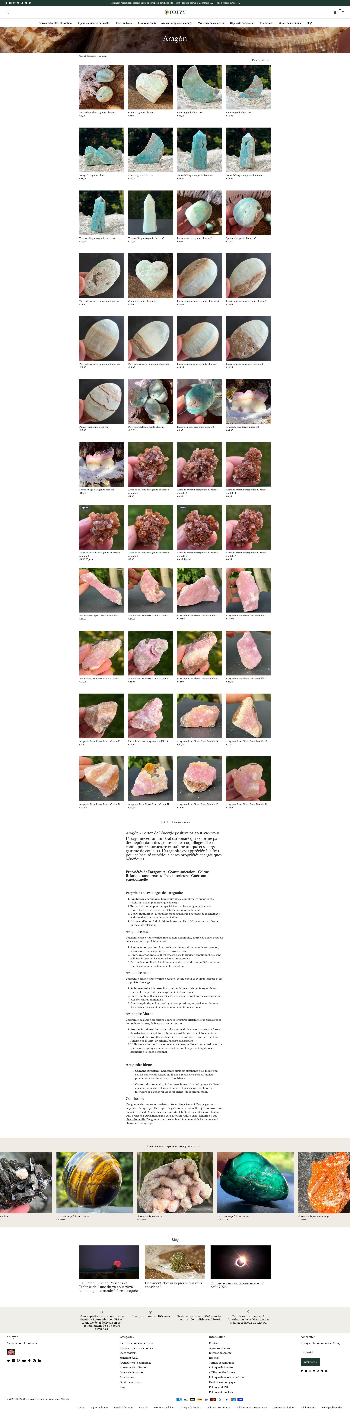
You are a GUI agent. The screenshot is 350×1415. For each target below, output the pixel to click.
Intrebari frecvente (220, 1353)
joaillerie (203, 1115)
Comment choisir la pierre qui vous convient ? (173, 1285)
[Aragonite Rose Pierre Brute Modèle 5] (199, 590)
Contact (213, 1343)
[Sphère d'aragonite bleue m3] (248, 212)
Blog (309, 22)
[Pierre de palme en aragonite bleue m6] (101, 338)
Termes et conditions (221, 1362)
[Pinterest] (26, 3)
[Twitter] (6, 3)
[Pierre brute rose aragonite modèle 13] (150, 716)
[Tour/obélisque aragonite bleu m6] (199, 150)
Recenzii (214, 1357)
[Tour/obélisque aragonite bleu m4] (101, 212)
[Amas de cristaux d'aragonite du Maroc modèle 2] (199, 464)
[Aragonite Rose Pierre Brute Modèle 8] (150, 653)
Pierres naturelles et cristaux (55, 22)
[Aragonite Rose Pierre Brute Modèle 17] (150, 778)
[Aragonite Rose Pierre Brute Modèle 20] (248, 778)
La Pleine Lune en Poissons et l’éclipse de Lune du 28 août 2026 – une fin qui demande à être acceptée (108, 1287)
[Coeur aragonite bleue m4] (150, 275)
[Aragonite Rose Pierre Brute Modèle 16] (101, 778)
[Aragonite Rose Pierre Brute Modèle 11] (248, 653)
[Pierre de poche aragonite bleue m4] (150, 401)
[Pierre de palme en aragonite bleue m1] (101, 275)
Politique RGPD (218, 1387)
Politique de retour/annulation (227, 1377)
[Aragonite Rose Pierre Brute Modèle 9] (199, 653)
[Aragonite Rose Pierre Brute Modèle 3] (150, 590)
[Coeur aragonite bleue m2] (150, 87)
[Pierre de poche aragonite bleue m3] (199, 401)
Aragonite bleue (139, 1065)
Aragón (103, 56)
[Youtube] (18, 3)
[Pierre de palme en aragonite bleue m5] (150, 338)
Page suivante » (181, 822)
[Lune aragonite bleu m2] (248, 87)
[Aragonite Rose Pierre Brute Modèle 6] (248, 590)
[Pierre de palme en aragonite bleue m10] (199, 275)
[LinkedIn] (30, 3)
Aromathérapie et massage (176, 22)
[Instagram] (14, 3)
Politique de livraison (221, 1367)
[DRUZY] (175, 12)
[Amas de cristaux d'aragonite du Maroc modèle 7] (248, 527)
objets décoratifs (135, 1119)
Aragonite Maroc (139, 1014)
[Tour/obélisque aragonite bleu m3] (150, 212)
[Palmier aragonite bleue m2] (101, 401)
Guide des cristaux (290, 22)
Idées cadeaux (124, 22)
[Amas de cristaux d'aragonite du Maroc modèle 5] (150, 527)
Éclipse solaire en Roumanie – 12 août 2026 (237, 1285)
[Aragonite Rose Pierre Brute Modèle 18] (199, 778)
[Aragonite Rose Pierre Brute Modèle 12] (101, 716)
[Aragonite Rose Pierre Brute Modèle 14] (199, 716)
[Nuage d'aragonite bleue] (101, 150)
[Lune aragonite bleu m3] (150, 150)
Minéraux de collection (211, 22)
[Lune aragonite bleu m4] (199, 87)
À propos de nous (219, 1348)
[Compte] (334, 12)
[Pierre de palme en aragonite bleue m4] (199, 338)
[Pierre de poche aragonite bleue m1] (101, 87)
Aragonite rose (137, 932)
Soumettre (310, 1362)
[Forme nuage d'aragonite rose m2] (101, 464)
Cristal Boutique (87, 56)
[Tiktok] (22, 3)
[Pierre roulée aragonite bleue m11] (199, 212)
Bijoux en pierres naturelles (94, 22)
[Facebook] (10, 3)
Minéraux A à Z (147, 22)
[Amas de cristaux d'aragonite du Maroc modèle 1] (150, 464)
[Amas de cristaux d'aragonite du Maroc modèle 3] (248, 464)
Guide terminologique (222, 1382)
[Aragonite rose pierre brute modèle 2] (101, 590)
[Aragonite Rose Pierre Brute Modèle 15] (248, 716)
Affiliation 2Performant (223, 1372)
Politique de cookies (221, 1392)
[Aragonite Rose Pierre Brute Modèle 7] (101, 653)
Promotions (266, 22)
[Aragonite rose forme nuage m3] (248, 401)
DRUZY (18, 1399)
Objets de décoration (242, 22)
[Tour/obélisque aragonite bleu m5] (248, 150)
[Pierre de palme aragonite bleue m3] (248, 338)
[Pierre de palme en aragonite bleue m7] (248, 275)
